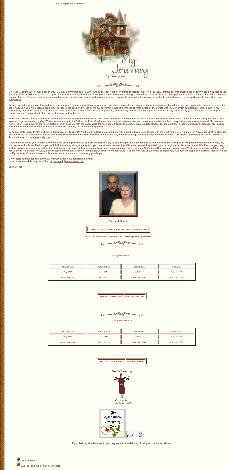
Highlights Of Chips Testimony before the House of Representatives (118, 229)
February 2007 (104, 266)
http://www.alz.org (40, 137)
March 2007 (139, 266)
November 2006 (139, 342)
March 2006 (139, 331)
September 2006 (67, 342)
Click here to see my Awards (111, 361)
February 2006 (104, 331)
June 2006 (103, 337)
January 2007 (68, 266)
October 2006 (104, 342)
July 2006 (139, 337)
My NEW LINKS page (136, 361)
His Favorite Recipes (135, 296)
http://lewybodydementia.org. (158, 134)
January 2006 (68, 331)
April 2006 (176, 331)
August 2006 (176, 337)
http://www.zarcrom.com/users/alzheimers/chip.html (64, 158)
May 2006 (68, 337)
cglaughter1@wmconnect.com (67, 161)
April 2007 (176, 266)
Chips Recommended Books (111, 296)
